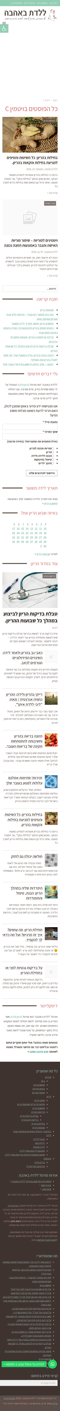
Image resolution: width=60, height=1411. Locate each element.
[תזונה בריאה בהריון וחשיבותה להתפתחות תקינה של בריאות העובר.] (51, 740)
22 (27, 533)
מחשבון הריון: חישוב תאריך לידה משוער (33, 323)
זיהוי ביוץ (53, 3)
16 (18, 528)
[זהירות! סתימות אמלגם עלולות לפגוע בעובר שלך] (51, 781)
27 (40, 537)
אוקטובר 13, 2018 (34, 169)
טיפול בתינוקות (43, 459)
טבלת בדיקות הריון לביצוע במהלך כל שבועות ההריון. (30, 617)
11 (40, 528)
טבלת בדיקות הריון (29, 1116)
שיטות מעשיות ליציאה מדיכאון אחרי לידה (25, 1154)
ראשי (55, 100)
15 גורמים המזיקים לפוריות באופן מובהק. (31, 1308)
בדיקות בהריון (38, 1112)
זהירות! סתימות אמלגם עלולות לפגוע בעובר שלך (24, 780)
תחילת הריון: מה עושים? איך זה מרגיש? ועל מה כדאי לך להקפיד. (22, 934)
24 (18, 533)
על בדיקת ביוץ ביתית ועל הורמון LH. (34, 1320)
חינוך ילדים (45, 463)
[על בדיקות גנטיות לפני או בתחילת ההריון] (51, 971)
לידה (48, 1135)
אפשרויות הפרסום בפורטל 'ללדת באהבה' (31, 1181)
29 (31, 537)
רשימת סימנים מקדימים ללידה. (36, 1335)
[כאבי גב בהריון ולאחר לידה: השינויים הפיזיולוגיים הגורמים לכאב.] (51, 656)
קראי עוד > (52, 192)
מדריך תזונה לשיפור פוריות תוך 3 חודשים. (31, 1293)
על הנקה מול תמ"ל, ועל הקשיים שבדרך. (31, 1312)
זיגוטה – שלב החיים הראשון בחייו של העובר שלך (28, 364)
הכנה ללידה (39, 1139)
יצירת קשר (46, 1185)
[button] (4, 28)
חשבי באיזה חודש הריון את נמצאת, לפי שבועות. (28, 1316)
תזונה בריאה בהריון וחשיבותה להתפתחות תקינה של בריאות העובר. (24, 741)
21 (31, 533)
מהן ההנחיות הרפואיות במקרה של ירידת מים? (29, 1339)
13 (31, 528)
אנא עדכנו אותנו (39, 1051)
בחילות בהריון (38, 1123)
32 (18, 537)
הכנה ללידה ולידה (41, 456)
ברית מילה (40, 1162)
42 (45, 546)
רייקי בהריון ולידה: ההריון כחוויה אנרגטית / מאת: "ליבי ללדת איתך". (24, 699)
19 (40, 533)
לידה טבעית (39, 1147)
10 (45, 528)
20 (36, 533)
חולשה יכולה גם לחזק (26, 856)
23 (22, 533)
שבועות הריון (29, 3)
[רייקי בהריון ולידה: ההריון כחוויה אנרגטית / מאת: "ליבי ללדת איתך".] (51, 698)
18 (45, 533)
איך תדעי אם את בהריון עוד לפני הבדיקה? (31, 1289)
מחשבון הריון (17, 3)
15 (22, 528)
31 (22, 537)
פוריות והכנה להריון (41, 448)
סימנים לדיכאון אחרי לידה (32, 1151)
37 (31, 541)
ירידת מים (40, 1143)
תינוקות (47, 1158)
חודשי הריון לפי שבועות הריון (31, 1104)
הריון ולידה (23, 384)
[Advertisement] (30, 61)
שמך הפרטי (50, 432)
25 (13, 533)
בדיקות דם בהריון (30, 1119)
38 (27, 541)
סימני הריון (39, 1100)
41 (13, 541)
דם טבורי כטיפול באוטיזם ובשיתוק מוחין (32, 1131)
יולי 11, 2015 (37, 251)
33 (13, 537)
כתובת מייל (50, 422)
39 (22, 541)
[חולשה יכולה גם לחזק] (51, 860)
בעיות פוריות (38, 1088)
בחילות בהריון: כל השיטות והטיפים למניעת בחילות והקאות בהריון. (32, 160)
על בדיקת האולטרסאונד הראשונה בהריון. (31, 1332)
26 (45, 537)
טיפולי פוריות (38, 1092)
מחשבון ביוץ (42, 3)
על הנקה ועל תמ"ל (35, 1166)
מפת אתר (46, 1189)
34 (45, 541)
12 (36, 528)
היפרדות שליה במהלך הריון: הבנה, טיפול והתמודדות (26, 893)
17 (13, 528)
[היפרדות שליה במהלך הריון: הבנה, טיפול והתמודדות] (51, 891)
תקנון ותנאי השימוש (46, 1240)
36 (36, 541)
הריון (49, 452)
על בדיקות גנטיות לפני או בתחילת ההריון (23, 970)
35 (40, 541)
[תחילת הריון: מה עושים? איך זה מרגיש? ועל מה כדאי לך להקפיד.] (51, 933)
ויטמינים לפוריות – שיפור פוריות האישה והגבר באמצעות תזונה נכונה (31, 243)
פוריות (48, 1077)
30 (27, 537)
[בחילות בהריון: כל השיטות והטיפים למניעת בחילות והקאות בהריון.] (51, 818)
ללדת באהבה (51, 169)
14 (27, 528)
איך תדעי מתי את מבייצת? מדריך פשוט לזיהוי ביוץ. (27, 1297)
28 (36, 537)
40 (18, 541)
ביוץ (43, 1081)
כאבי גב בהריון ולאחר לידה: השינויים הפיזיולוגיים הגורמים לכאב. (22, 657)
